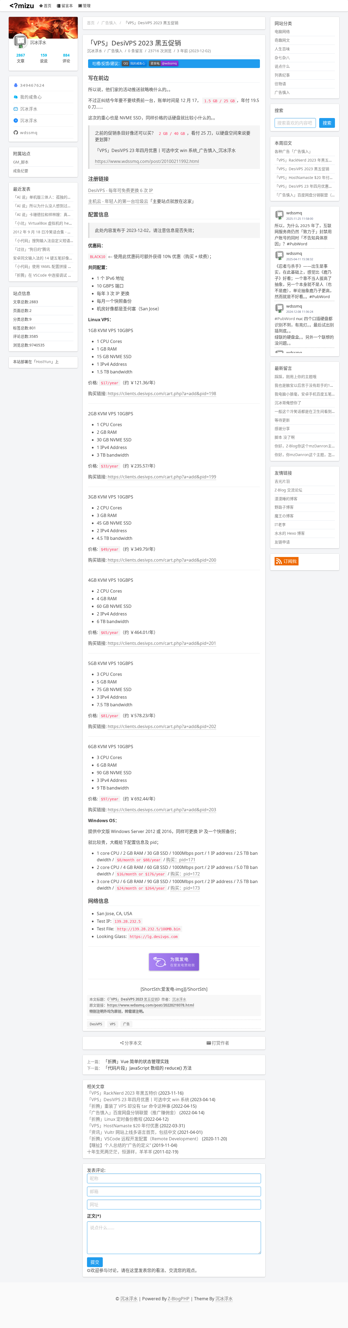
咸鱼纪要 (20, 170)
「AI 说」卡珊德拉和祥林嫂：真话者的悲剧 (49, 214)
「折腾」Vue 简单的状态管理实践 (136, 1061)
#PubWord (285, 318)
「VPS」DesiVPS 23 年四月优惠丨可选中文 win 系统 (138, 1100)
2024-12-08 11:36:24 (299, 312)
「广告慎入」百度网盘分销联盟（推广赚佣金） (132, 1113)
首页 (47, 5)
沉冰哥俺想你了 (288, 402)
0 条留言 (135, 50)
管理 (87, 5)
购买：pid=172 (185, 874)
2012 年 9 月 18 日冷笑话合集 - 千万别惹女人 (51, 231)
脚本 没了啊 (285, 437)
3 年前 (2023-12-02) (194, 50)
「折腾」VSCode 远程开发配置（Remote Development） (144, 1139)
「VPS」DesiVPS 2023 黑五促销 (133, 999)
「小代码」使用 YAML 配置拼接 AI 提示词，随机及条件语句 (64, 266)
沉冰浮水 (94, 50)
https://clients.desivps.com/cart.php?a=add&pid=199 (162, 477)
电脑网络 (282, 31)
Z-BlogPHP (178, 1299)
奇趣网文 (282, 40)
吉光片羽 (282, 481)
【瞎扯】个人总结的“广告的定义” (119, 1145)
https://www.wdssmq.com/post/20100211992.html (147, 161)
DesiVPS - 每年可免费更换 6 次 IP (120, 190)
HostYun (43, 361)
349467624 (32, 85)
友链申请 (282, 541)
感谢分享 (282, 428)
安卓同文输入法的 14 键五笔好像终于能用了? (51, 258)
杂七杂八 (282, 57)
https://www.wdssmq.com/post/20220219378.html (150, 1005)
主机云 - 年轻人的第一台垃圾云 (118, 201)
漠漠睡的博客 (286, 498)
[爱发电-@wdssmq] (163, 64)
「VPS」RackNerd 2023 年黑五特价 (122, 1093)
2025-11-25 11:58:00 (299, 219)
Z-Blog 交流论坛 (288, 490)
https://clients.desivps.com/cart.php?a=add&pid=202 (162, 726)
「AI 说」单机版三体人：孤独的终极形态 (48, 197)
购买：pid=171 (180, 860)
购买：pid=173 (185, 888)
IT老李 (280, 524)
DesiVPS (96, 1024)
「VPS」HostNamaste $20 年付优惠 (123, 1126)
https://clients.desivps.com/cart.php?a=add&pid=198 (162, 394)
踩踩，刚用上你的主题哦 (295, 376)
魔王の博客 (284, 515)
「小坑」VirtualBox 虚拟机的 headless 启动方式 (55, 223)
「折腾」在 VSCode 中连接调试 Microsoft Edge (54, 275)
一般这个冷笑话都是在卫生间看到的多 (307, 411)
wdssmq (29, 132)
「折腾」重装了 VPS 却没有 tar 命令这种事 (128, 1106)
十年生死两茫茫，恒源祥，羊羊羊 (119, 1152)
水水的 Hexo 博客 (290, 533)
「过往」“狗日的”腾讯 (31, 249)
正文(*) (94, 1216)
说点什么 (282, 66)
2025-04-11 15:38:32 (299, 259)
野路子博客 (284, 507)
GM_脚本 (21, 162)
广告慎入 (109, 22)
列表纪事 (282, 75)
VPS (113, 1024)
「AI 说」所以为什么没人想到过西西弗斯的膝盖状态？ (59, 205)
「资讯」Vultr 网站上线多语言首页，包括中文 (131, 1132)
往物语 (280, 83)
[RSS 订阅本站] (287, 564)
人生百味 (282, 48)
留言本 (67, 5)
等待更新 (282, 420)
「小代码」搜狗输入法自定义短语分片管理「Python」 (59, 240)
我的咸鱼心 (31, 97)
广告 (126, 1024)
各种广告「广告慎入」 (294, 151)
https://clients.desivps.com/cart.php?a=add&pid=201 (162, 643)
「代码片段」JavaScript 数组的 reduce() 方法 (147, 1068)
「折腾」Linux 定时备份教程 (114, 1119)
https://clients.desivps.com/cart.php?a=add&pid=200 (162, 560)
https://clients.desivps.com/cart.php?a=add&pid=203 (162, 810)
